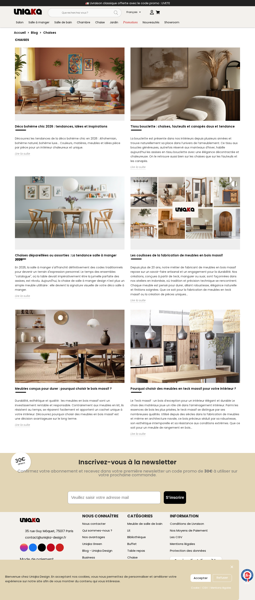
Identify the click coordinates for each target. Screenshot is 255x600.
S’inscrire (175, 497)
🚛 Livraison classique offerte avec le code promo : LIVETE (127, 3)
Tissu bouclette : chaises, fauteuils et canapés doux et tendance (182, 126)
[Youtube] (60, 548)
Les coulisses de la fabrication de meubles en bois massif (176, 255)
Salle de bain (63, 22)
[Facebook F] (33, 548)
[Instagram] (24, 548)
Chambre (83, 22)
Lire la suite (22, 154)
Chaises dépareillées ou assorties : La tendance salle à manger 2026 (66, 257)
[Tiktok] (42, 548)
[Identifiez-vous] (152, 11)
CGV (205, 587)
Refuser (222, 577)
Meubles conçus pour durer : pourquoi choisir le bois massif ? (63, 388)
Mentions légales (221, 587)
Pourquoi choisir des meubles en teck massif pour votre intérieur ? (183, 388)
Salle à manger (38, 22)
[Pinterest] (51, 548)
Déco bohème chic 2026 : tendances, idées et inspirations (61, 126)
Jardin (114, 22)
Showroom (171, 22)
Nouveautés (151, 22)
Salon (20, 22)
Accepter (201, 578)
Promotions (130, 22)
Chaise (100, 22)
